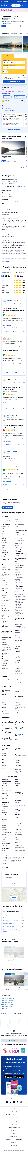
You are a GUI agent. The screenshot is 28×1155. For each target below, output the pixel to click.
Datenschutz (14, 1124)
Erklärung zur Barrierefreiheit (14, 1139)
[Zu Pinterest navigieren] (17, 1102)
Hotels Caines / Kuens (6, 1006)
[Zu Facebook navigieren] (7, 1102)
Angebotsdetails (11, 861)
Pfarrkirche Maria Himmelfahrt (11, 920)
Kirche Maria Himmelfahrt (10, 918)
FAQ (14, 1108)
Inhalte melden (14, 1112)
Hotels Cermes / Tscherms (7, 998)
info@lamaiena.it (10, 881)
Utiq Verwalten (14, 1130)
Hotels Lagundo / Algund (7, 1004)
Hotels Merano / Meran (7, 1000)
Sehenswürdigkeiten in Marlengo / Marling (12, 930)
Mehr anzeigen (5, 261)
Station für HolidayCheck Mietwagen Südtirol (21, 735)
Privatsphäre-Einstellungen (14, 1127)
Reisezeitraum (6, 60)
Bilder (21, 33)
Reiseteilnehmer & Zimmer (10, 65)
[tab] (7, 56)
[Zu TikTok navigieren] (14, 1102)
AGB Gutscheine (14, 1136)
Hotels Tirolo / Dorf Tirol (7, 1002)
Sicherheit (14, 1142)
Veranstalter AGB (14, 1118)
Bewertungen (14, 33)
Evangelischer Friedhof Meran (11, 915)
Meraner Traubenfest (8, 923)
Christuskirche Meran (8, 926)
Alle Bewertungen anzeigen (13, 490)
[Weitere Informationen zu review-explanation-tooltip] (20, 26)
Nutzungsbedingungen (14, 1121)
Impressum (14, 1145)
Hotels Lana (4, 1008)
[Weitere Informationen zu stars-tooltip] (14, 18)
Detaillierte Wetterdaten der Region (14, 1026)
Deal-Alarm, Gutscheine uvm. (14, 1115)
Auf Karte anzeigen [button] (7, 23)
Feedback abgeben (14, 1040)
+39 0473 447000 (11, 883)
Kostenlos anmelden (20, 10)
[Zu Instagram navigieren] (10, 1102)
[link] (22, 5)
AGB (14, 1133)
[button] (11, 44)
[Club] (10, 10)
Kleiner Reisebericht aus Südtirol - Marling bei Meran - (14, 1016)
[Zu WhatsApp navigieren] (21, 1102)
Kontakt (19, 1)
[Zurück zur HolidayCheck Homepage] (5, 5)
